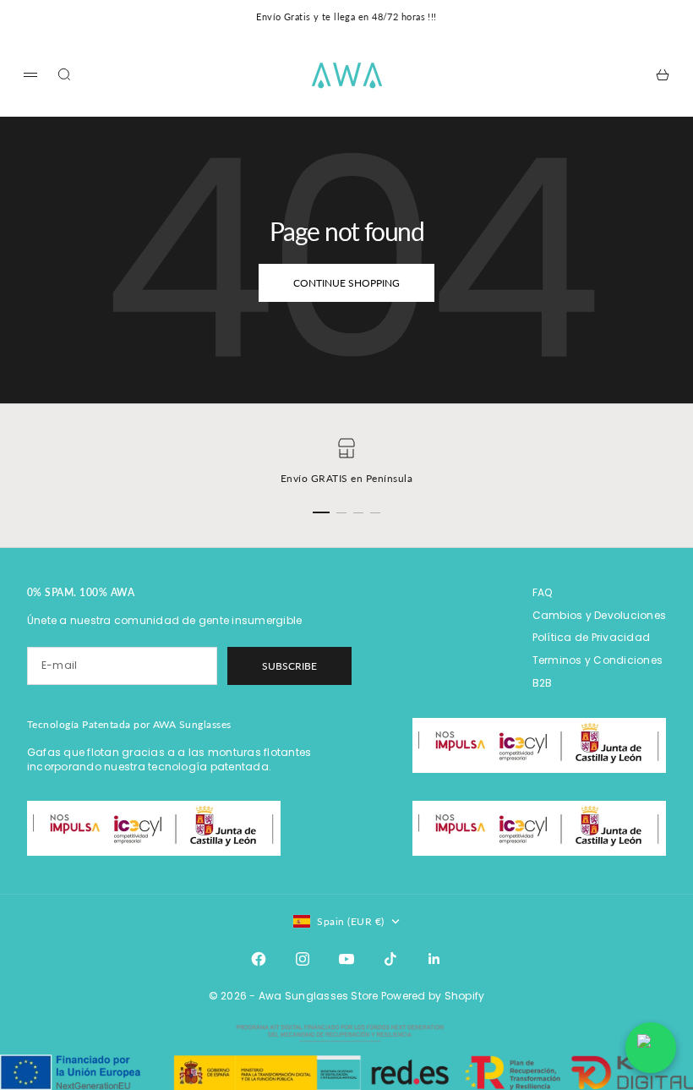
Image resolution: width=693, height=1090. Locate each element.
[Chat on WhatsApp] (650, 1047)
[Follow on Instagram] (302, 958)
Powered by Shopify (432, 996)
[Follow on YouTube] (346, 958)
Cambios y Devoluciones (599, 615)
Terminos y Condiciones (597, 660)
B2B (542, 683)
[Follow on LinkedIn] (434, 958)
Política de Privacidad (591, 637)
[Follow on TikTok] (390, 958)
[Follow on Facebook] (258, 958)
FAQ (542, 592)
